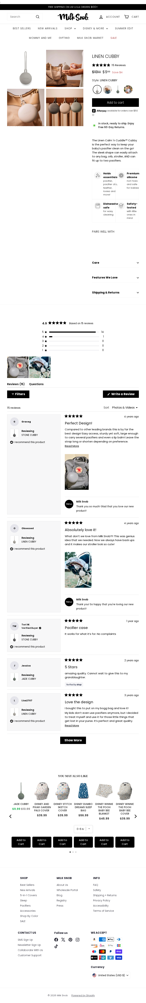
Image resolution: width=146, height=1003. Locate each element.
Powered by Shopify (83, 995)
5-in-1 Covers (28, 895)
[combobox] (25, 17)
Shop (69, 28)
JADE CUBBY (29, 679)
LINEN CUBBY (29, 541)
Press (60, 905)
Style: (104, 80)
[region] (29, 367)
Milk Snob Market (90, 38)
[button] (115, 65)
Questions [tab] (36, 385)
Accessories (28, 911)
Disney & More (94, 28)
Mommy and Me (40, 38)
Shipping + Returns (105, 895)
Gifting (64, 38)
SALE (114, 38)
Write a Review (125, 395)
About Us (62, 885)
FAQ (95, 885)
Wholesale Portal (67, 890)
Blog (59, 895)
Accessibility (101, 905)
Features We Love (105, 277)
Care (95, 263)
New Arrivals (48, 28)
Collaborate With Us (30, 950)
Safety (97, 890)
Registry (62, 900)
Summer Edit (124, 28)
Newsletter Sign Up (29, 945)
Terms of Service (103, 911)
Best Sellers (22, 28)
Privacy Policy (101, 900)
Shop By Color (29, 916)
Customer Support (29, 955)
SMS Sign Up (25, 940)
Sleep (23, 900)
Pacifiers (25, 905)
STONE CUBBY (30, 435)
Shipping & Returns (105, 292)
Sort (107, 407)
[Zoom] (25, 68)
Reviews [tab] (16, 385)
